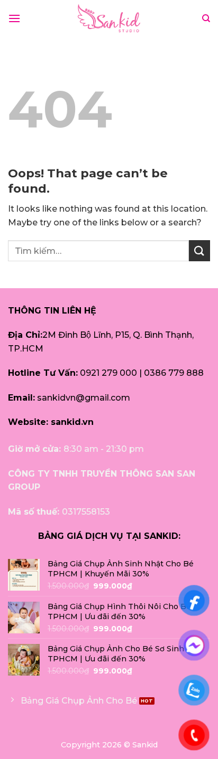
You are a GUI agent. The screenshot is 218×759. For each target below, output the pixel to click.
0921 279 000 (108, 373)
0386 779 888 (174, 373)
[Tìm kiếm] (206, 18)
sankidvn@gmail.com (83, 398)
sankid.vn (72, 422)
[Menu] (14, 18)
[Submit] (199, 250)
